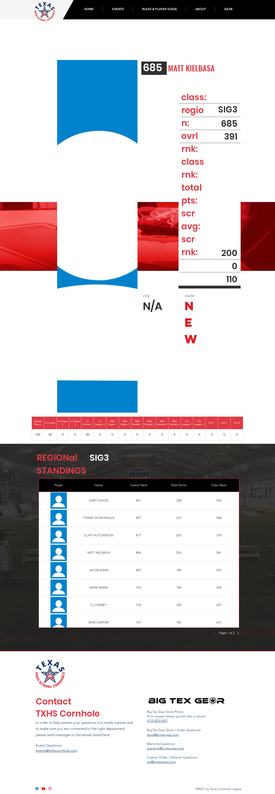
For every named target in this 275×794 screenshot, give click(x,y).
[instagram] (50, 788)
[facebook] (37, 788)
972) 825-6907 (158, 721)
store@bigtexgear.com (163, 735)
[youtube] (43, 788)
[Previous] (217, 633)
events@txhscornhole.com (56, 750)
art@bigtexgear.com (161, 762)
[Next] (237, 633)
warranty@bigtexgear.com (165, 748)
